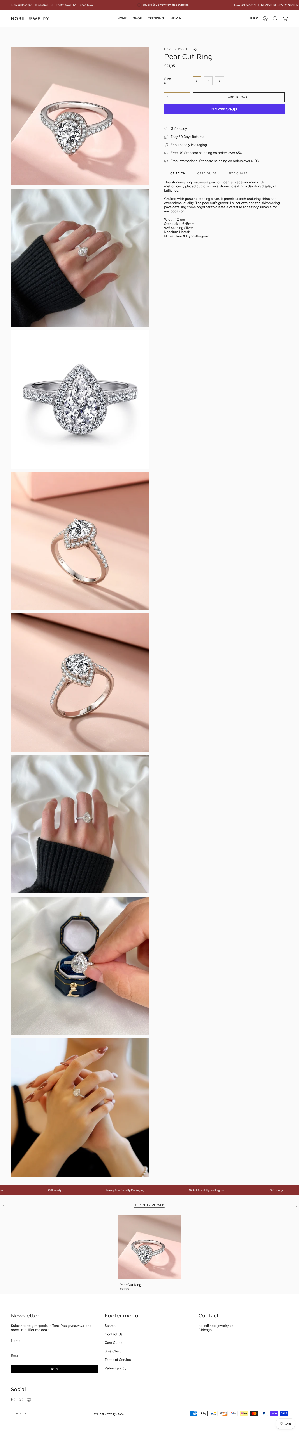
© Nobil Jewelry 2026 (109, 1414)
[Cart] (285, 18)
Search (110, 1326)
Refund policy (115, 1368)
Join (54, 1369)
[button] (137, 18)
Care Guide (113, 1343)
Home (168, 49)
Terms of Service (118, 1360)
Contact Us (113, 1334)
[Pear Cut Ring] (150, 1247)
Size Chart (113, 1351)
